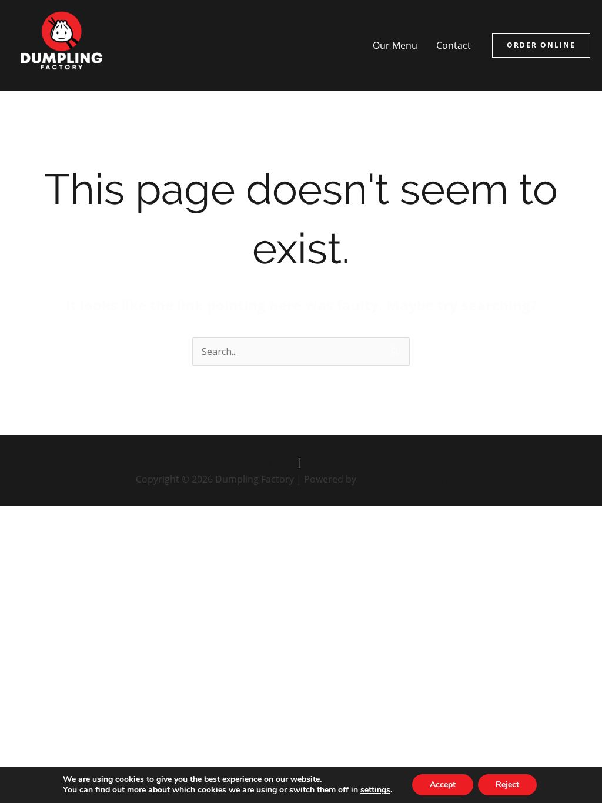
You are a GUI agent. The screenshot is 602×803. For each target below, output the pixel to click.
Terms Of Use (337, 462)
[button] (541, 45)
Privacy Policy (265, 462)
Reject (507, 784)
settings (375, 790)
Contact (453, 45)
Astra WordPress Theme (413, 479)
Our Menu (395, 45)
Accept (443, 784)
